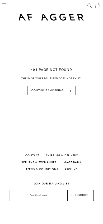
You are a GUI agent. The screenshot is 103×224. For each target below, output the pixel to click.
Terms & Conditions (42, 169)
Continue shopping (47, 90)
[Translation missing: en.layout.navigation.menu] (4, 5)
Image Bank (72, 162)
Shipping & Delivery (62, 155)
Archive (70, 169)
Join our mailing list (51, 183)
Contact (32, 155)
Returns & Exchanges (38, 162)
